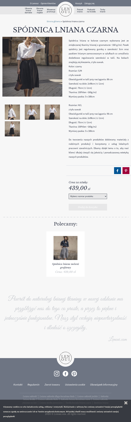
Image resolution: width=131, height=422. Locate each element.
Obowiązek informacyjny (104, 384)
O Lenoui (34, 3)
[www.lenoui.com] (65, 10)
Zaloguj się (89, 3)
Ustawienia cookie (75, 384)
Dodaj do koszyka (88, 207)
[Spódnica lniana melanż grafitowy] (65, 233)
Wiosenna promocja (51, 10)
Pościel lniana (80, 10)
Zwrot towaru (52, 384)
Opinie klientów (48, 3)
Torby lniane (102, 10)
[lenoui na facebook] (65, 373)
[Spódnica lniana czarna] (32, 66)
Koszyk (78, 3)
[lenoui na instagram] (56, 373)
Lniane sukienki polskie (87, 396)
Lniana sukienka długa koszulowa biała (57, 396)
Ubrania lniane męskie (39, 10)
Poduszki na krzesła (91, 10)
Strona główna (54, 21)
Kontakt (18, 384)
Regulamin (33, 384)
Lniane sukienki (30, 396)
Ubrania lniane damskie (28, 10)
